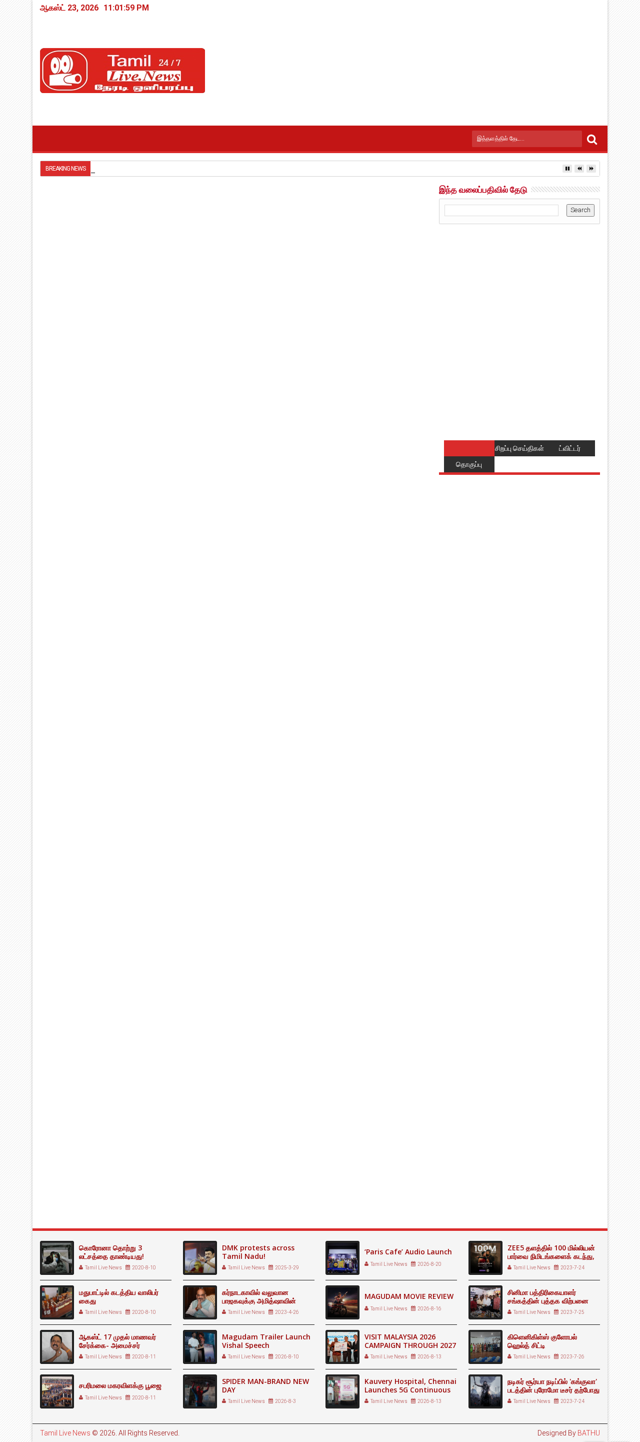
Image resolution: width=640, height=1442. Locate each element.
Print (359, 238)
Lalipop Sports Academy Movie (228, 1176)
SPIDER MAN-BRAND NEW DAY (265, 1385)
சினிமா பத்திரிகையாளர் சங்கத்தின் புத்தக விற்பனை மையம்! (548, 1300)
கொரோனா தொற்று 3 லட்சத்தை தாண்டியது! (111, 1252)
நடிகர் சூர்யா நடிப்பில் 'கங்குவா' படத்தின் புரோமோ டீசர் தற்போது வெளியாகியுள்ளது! (554, 1389)
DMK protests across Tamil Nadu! (258, 1252)
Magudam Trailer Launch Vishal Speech (266, 1341)
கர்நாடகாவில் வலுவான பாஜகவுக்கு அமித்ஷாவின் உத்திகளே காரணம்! (259, 1300)
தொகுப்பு (469, 464)
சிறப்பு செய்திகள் (519, 448)
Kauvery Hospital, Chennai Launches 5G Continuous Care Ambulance (410, 1389)
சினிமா (92, 995)
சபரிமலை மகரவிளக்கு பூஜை (120, 1385)
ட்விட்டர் (569, 448)
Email (394, 238)
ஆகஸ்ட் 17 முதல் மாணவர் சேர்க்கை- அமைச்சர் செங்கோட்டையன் (117, 1345)
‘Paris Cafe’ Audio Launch (408, 1251)
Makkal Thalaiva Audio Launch (354, 1176)
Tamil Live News (65, 1433)
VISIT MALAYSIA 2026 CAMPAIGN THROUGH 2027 (410, 1341)
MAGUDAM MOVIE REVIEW (409, 1296)
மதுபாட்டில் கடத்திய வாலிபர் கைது (118, 1296)
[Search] (592, 139)
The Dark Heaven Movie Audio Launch (100, 1181)
